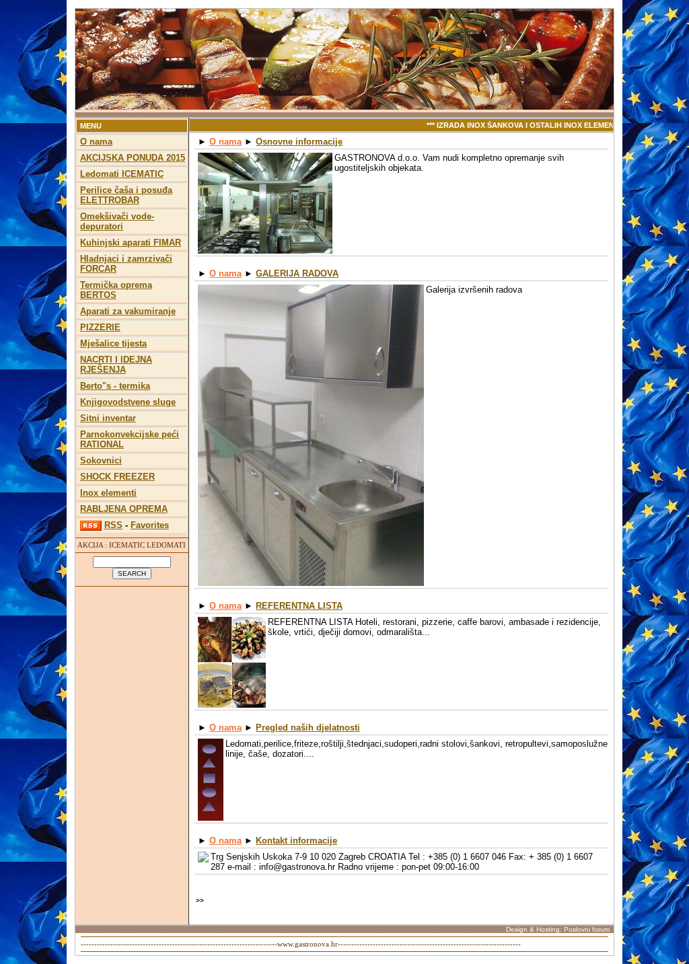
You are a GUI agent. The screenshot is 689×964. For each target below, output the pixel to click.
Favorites (150, 525)
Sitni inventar (108, 418)
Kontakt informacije (296, 841)
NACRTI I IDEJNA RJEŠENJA (116, 365)
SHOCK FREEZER (117, 477)
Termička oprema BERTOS (116, 290)
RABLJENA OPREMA (124, 509)
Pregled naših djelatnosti (308, 727)
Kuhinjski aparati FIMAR (130, 242)
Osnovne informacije (299, 142)
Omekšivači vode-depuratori (117, 221)
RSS (113, 525)
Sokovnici (101, 460)
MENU (91, 126)
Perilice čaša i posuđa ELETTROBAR (126, 195)
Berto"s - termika (115, 386)
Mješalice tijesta (113, 343)
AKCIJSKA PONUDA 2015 (132, 158)
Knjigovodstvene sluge (128, 402)
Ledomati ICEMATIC (122, 174)
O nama (96, 142)
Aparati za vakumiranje (128, 311)
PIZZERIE (100, 327)
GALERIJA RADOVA (297, 273)
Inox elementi (108, 493)
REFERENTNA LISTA (299, 606)
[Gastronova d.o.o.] (344, 107)
